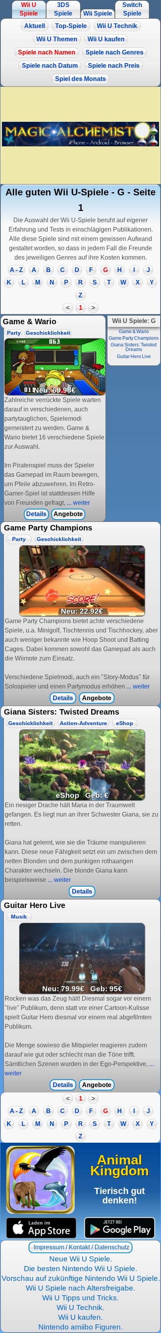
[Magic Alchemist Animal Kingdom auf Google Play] (119, 1228)
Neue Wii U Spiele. (80, 1259)
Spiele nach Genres (114, 52)
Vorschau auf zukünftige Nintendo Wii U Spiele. (81, 1278)
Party (14, 333)
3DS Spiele (63, 9)
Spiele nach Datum (50, 65)
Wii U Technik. (80, 1307)
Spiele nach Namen (46, 52)
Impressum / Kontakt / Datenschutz (80, 1247)
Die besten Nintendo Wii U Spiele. (80, 1269)
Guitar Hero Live (134, 356)
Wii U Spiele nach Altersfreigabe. (80, 1288)
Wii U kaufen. (80, 1317)
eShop (124, 723)
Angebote (68, 514)
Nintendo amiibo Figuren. (80, 1327)
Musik (19, 917)
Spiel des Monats (80, 79)
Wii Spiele (97, 13)
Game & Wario (134, 331)
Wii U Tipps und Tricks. (80, 1298)
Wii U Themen (56, 39)
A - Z (16, 270)
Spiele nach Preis (114, 65)
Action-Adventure (83, 723)
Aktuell (34, 26)
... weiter (77, 502)
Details (36, 514)
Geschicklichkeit (48, 333)
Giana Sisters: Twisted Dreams (134, 347)
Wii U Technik (117, 26)
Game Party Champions (134, 338)
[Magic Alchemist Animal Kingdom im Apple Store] (41, 1228)
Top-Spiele (71, 26)
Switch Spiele (132, 9)
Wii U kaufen (106, 39)
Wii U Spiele (29, 9)
